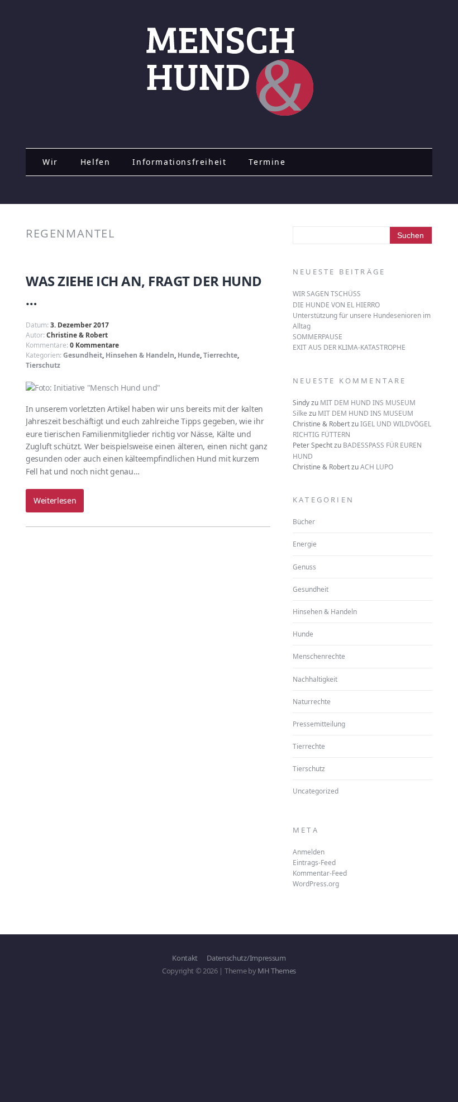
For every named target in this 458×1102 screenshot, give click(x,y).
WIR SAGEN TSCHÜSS (327, 293)
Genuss (304, 567)
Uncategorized (315, 791)
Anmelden (309, 852)
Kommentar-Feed (320, 873)
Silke (300, 413)
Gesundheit (82, 355)
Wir (50, 161)
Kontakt (185, 958)
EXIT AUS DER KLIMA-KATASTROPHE (349, 347)
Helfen (95, 161)
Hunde (189, 355)
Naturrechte (312, 701)
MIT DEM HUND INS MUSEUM (368, 402)
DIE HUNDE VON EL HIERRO (336, 305)
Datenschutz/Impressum (246, 958)
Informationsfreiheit (179, 161)
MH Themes (276, 971)
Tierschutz (43, 365)
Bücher (304, 521)
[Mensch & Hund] (229, 113)
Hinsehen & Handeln (140, 355)
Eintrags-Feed (314, 862)
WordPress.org (316, 884)
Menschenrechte (319, 656)
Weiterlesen (55, 500)
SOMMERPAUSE (317, 336)
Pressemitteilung (319, 724)
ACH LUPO (376, 467)
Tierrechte (220, 355)
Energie (305, 544)
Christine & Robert (77, 335)
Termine (267, 161)
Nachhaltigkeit (315, 679)
